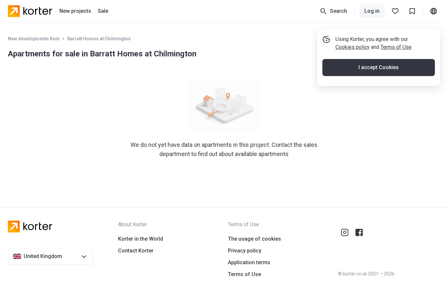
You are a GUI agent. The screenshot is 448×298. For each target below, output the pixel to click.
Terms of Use (396, 47)
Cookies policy (353, 47)
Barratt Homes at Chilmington (99, 38)
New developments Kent (33, 38)
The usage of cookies (254, 239)
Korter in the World (140, 239)
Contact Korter (135, 251)
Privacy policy (244, 251)
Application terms (249, 262)
